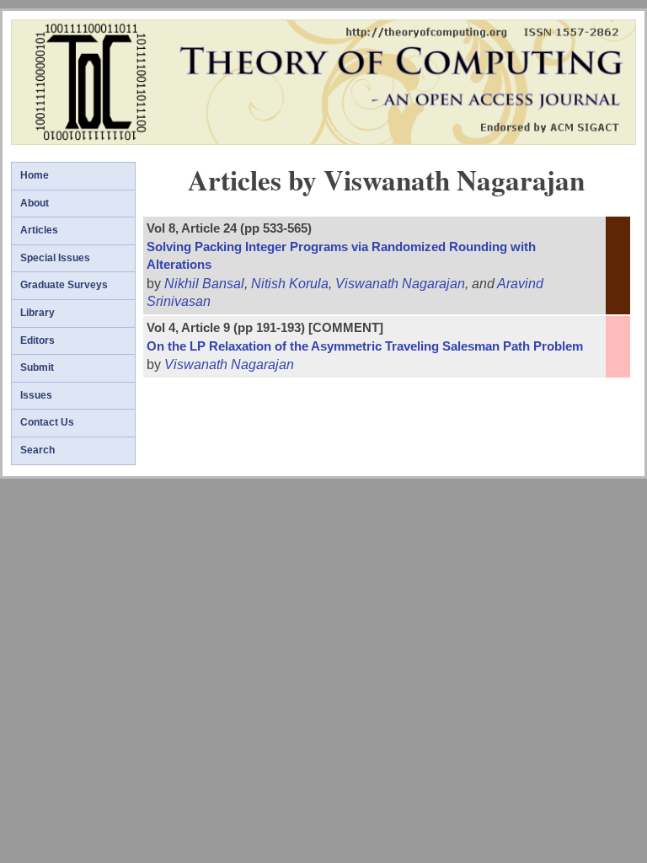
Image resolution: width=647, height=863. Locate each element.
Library (37, 313)
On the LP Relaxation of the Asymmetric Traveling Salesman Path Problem (365, 346)
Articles (39, 230)
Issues (36, 395)
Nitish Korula (290, 283)
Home (34, 175)
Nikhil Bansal (204, 283)
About (34, 203)
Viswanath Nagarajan (400, 283)
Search (37, 450)
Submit (37, 367)
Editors (37, 340)
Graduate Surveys (64, 285)
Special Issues (55, 258)
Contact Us (47, 422)
